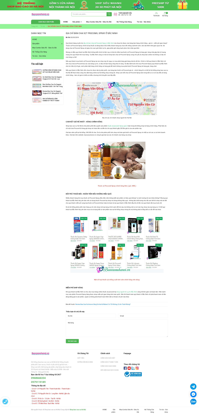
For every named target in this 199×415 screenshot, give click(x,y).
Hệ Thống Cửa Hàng (124, 22)
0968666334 (38, 378)
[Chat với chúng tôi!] (193, 394)
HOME (65, 22)
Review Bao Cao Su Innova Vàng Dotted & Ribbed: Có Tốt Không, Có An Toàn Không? (102, 304)
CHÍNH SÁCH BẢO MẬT (108, 358)
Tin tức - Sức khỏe (144, 22)
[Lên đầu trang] (193, 407)
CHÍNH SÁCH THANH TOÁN (109, 362)
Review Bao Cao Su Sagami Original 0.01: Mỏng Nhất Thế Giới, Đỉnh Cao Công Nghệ (52, 93)
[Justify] (109, 14)
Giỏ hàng (165, 15)
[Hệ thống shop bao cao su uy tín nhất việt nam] (99, 5)
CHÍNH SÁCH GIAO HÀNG (108, 366)
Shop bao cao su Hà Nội (78, 409)
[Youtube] (129, 368)
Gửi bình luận (72, 341)
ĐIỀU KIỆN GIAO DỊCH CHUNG (110, 370)
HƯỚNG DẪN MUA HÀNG (85, 362)
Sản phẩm (76, 22)
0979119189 (38, 382)
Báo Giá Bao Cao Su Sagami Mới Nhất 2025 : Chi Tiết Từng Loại (52, 86)
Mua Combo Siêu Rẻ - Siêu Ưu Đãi (98, 22)
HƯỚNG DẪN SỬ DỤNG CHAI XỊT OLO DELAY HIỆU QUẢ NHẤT (52, 72)
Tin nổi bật (37, 63)
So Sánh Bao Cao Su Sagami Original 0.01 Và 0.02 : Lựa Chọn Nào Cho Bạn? (52, 79)
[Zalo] (133, 368)
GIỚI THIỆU (80, 358)
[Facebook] (125, 368)
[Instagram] (137, 368)
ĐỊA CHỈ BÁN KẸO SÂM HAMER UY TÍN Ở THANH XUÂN (51, 101)
